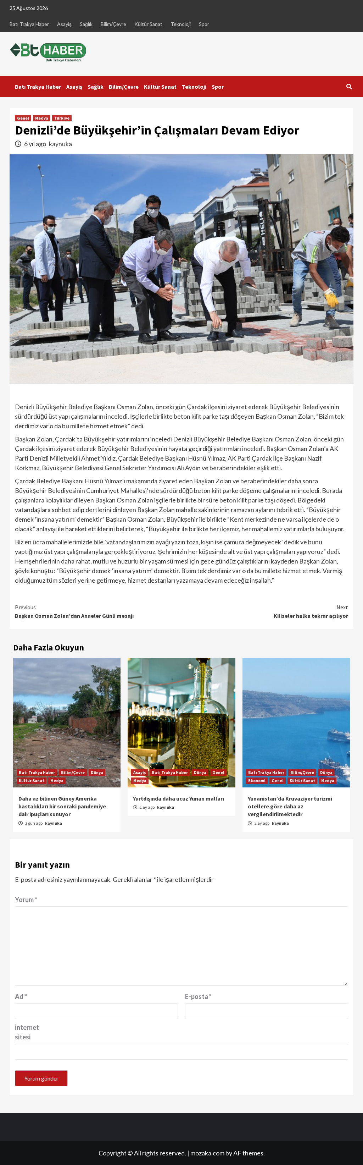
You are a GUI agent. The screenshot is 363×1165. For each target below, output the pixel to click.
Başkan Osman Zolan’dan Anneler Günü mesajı (74, 611)
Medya (41, 118)
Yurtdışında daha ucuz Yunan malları (178, 798)
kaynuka (60, 144)
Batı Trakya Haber (29, 24)
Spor (204, 24)
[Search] (349, 86)
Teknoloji (181, 24)
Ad (21, 996)
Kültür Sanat (148, 24)
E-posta (198, 996)
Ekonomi (257, 780)
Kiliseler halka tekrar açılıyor (311, 611)
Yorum (26, 899)
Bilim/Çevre (113, 24)
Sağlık (86, 24)
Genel (23, 118)
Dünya (97, 772)
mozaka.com (207, 1153)
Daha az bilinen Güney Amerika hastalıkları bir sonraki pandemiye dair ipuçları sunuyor (62, 806)
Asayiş (64, 24)
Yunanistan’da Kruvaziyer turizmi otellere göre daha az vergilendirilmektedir (290, 806)
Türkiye (61, 118)
